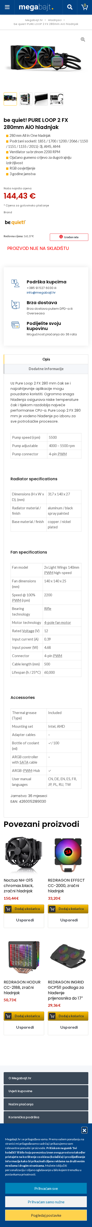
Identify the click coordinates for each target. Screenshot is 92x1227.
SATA (24, 762)
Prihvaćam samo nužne (46, 1202)
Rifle (47, 609)
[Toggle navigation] (7, 7)
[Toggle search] (70, 7)
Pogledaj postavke (46, 1215)
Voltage (28, 631)
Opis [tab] (46, 359)
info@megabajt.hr (41, 292)
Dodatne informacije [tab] (46, 369)
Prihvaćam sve (46, 1188)
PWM (62, 454)
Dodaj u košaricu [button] (27, 909)
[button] (84, 1129)
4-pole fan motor (57, 622)
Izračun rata (71, 237)
